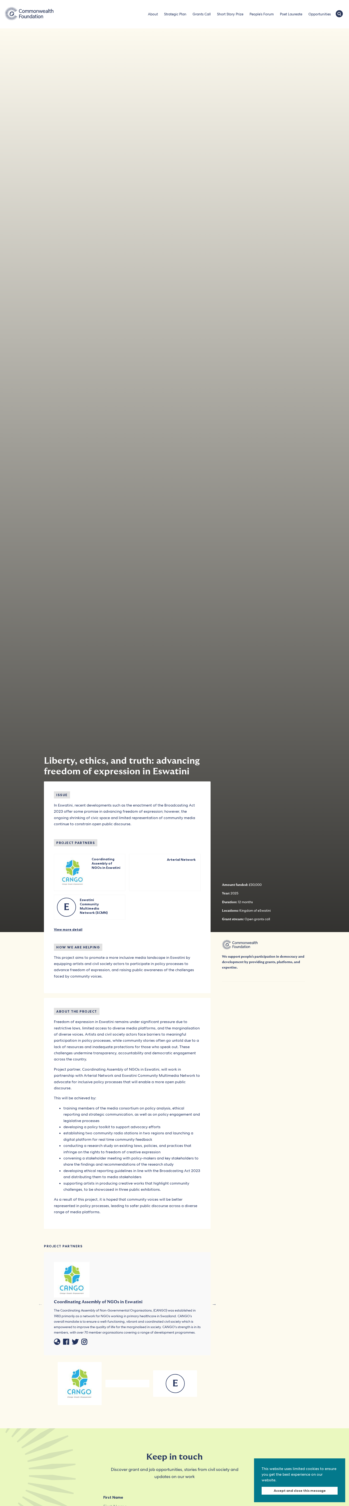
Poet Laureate (291, 14)
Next (214, 1303)
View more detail (68, 929)
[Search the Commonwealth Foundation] (339, 14)
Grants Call (202, 14)
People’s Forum (262, 14)
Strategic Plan (175, 14)
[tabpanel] (80, 1383)
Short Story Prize (230, 14)
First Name (113, 1497)
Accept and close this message (300, 1490)
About (153, 14)
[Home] (29, 14)
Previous (40, 1303)
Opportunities (319, 14)
